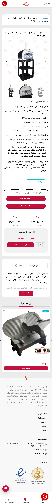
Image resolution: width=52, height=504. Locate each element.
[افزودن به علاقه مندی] (4, 311)
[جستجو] (4, 3)
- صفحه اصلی (42, 418)
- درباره (44, 426)
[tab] (33, 265)
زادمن (45, 18)
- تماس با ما (42, 430)
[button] (45, 61)
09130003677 (39, 449)
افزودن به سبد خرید (20, 245)
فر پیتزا (38, 18)
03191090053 (39, 454)
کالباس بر (44, 359)
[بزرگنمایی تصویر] (43, 78)
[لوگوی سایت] (26, 3)
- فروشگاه (43, 422)
